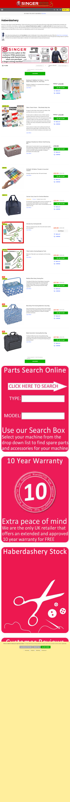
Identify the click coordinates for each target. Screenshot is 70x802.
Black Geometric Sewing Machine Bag (36, 333)
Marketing (38, 650)
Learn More (28, 87)
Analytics (32, 650)
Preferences (44, 650)
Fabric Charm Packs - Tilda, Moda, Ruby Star (38, 107)
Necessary (27, 650)
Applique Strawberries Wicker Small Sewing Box (38, 142)
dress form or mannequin (62, 35)
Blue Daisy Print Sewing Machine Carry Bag (37, 305)
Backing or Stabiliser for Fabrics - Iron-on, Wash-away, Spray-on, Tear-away (37, 80)
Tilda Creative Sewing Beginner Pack (36, 251)
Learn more (64, 643)
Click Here (44, 13)
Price (41, 65)
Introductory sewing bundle (33, 224)
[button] (57, 91)
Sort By (38, 65)
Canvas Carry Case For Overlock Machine (37, 196)
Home (2, 18)
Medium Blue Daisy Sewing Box (34, 278)
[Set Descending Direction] (45, 65)
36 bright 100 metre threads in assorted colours (37, 169)
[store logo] (35, 4)
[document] (35, 647)
